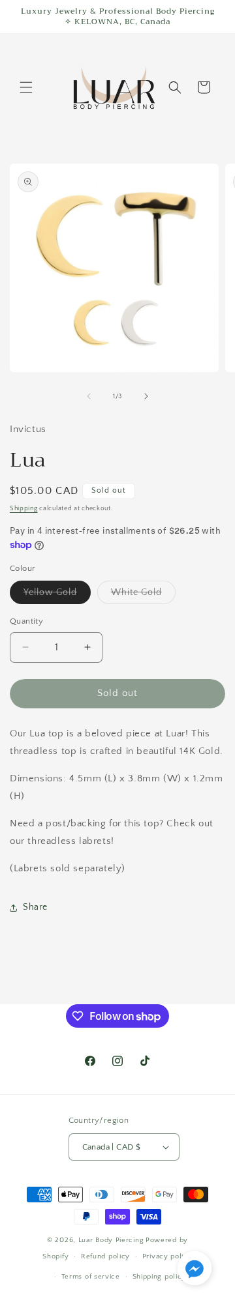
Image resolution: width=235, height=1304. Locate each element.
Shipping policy (160, 1277)
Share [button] (35, 907)
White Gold (143, 595)
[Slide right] (146, 396)
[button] (26, 87)
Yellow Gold (57, 595)
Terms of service (90, 1277)
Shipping (24, 508)
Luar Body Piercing (111, 1240)
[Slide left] (88, 396)
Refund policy (105, 1256)
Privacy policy (167, 1256)
